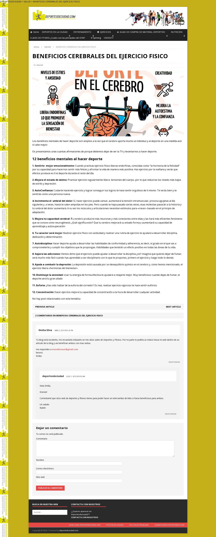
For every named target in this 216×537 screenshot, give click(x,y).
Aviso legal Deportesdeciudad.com (84, 525)
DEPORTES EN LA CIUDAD (55, 32)
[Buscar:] (49, 512)
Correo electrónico (45, 468)
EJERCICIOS (105, 32)
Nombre (40, 460)
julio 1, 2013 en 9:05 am (75, 376)
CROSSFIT (109, 37)
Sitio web (40, 477)
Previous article (44, 306)
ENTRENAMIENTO (82, 32)
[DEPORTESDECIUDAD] (54, 15)
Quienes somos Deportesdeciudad (169, 525)
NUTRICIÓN (176, 32)
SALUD (40, 65)
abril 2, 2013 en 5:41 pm (64, 330)
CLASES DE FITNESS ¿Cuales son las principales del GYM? (57, 37)
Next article (173, 306)
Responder (174, 362)
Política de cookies (114, 525)
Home (36, 32)
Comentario (41, 438)
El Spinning (96, 37)
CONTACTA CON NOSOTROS (84, 517)
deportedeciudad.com (68, 530)
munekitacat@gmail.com (65, 349)
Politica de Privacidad (139, 525)
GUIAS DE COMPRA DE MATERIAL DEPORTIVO (142, 32)
